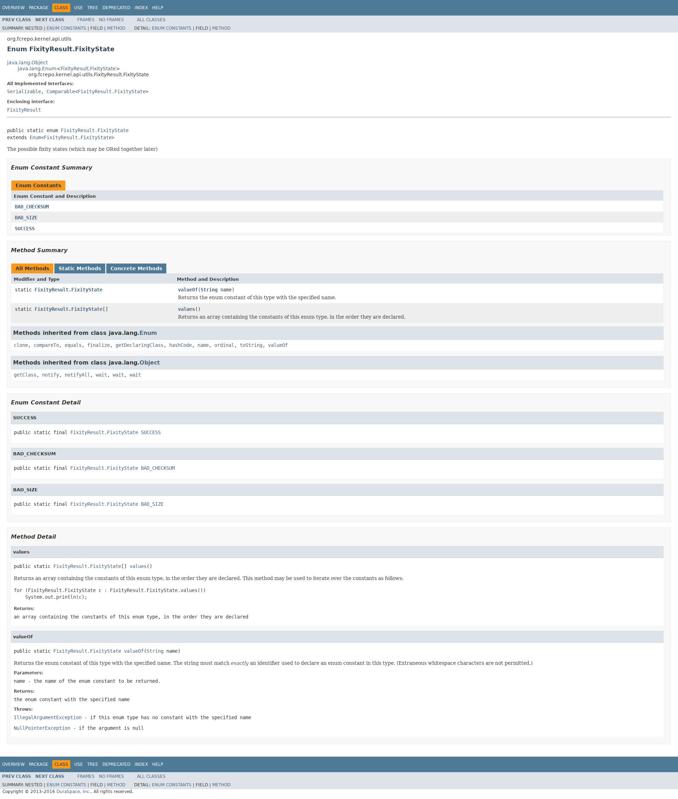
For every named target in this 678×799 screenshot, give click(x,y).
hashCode (180, 345)
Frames (86, 19)
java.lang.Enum (37, 68)
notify (50, 375)
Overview (13, 7)
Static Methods (80, 268)
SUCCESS (25, 228)
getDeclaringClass (139, 345)
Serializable (24, 91)
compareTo (46, 345)
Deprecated (116, 7)
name (203, 345)
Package (38, 7)
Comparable (61, 91)
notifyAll (77, 375)
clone (21, 345)
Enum (35, 137)
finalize (98, 345)
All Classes (151, 19)
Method (116, 28)
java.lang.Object (27, 62)
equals (73, 345)
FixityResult (24, 110)
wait (101, 375)
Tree (92, 7)
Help (157, 7)
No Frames (111, 19)
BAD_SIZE (26, 217)
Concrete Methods (136, 268)
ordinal (224, 345)
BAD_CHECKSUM (32, 206)
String (209, 289)
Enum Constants (66, 28)
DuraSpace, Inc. (73, 791)
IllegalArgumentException (48, 717)
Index (141, 7)
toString (251, 345)
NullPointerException (42, 728)
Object (149, 362)
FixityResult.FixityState (88, 68)
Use (78, 7)
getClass (25, 375)
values (186, 309)
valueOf (188, 289)
